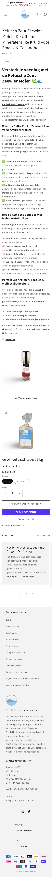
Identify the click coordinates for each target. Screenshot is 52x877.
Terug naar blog (27, 398)
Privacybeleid (12, 646)
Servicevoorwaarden (15, 659)
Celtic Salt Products (29, 872)
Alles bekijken (43, 535)
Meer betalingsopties (26, 519)
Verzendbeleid (12, 639)
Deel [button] (7, 61)
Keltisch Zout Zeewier (13, 104)
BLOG (8, 620)
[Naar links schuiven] (19, 594)
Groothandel (11, 633)
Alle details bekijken (11, 525)
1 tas (7, 481)
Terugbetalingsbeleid (15, 652)
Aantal (5, 487)
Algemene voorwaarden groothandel (22, 678)
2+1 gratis (21, 481)
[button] (6, 14)
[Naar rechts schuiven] (32, 594)
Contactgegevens (13, 665)
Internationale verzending (17, 685)
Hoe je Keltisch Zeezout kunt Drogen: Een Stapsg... (25, 549)
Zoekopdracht (12, 626)
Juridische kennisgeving (16, 672)
